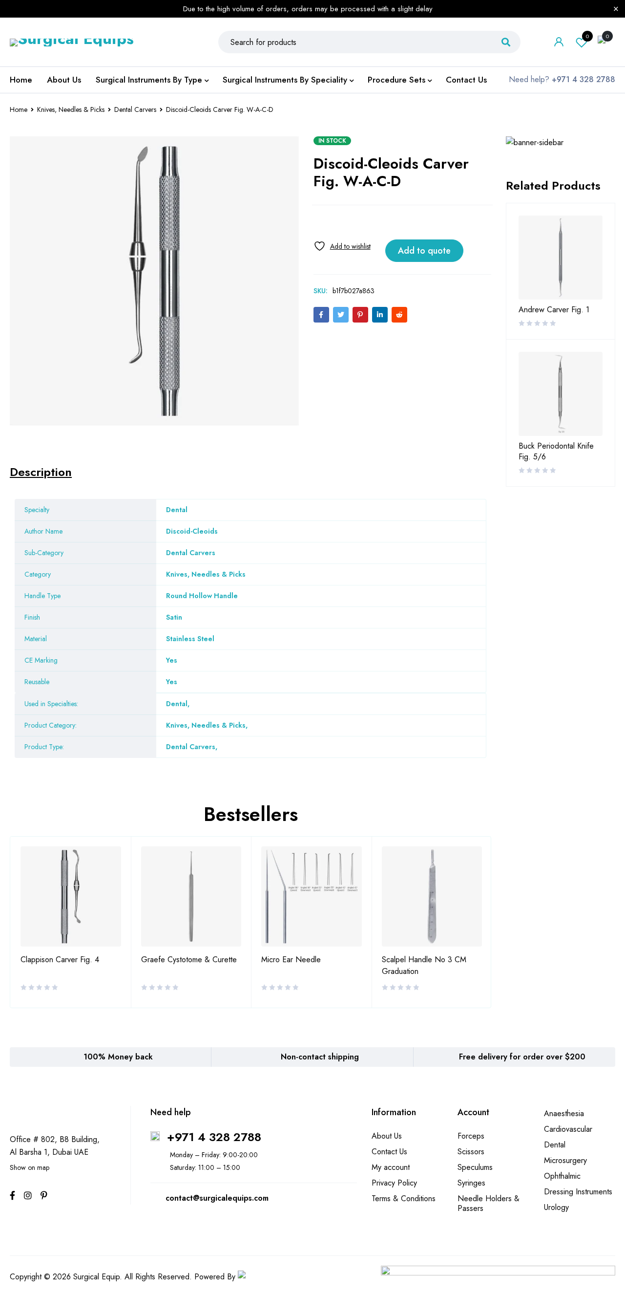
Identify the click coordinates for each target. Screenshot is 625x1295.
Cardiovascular (568, 1129)
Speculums (475, 1167)
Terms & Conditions (404, 1198)
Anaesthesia (564, 1113)
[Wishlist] (342, 246)
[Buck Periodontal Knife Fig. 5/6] (561, 394)
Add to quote (424, 250)
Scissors (471, 1151)
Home (18, 109)
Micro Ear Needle (291, 959)
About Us (387, 1136)
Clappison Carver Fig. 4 (60, 959)
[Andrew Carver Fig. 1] (561, 258)
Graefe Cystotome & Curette (189, 959)
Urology (556, 1207)
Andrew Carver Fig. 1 (554, 309)
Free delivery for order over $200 (522, 1056)
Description (41, 472)
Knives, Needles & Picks (70, 109)
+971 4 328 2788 (214, 1136)
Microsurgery (565, 1160)
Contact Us (389, 1151)
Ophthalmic (562, 1176)
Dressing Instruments (578, 1191)
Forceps (471, 1136)
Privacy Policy (394, 1182)
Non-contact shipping (320, 1056)
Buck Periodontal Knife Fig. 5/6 (556, 451)
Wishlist (587, 36)
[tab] (41, 472)
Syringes (471, 1182)
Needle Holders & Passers (489, 1203)
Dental (177, 704)
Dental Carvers (135, 109)
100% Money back (118, 1056)
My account (391, 1167)
